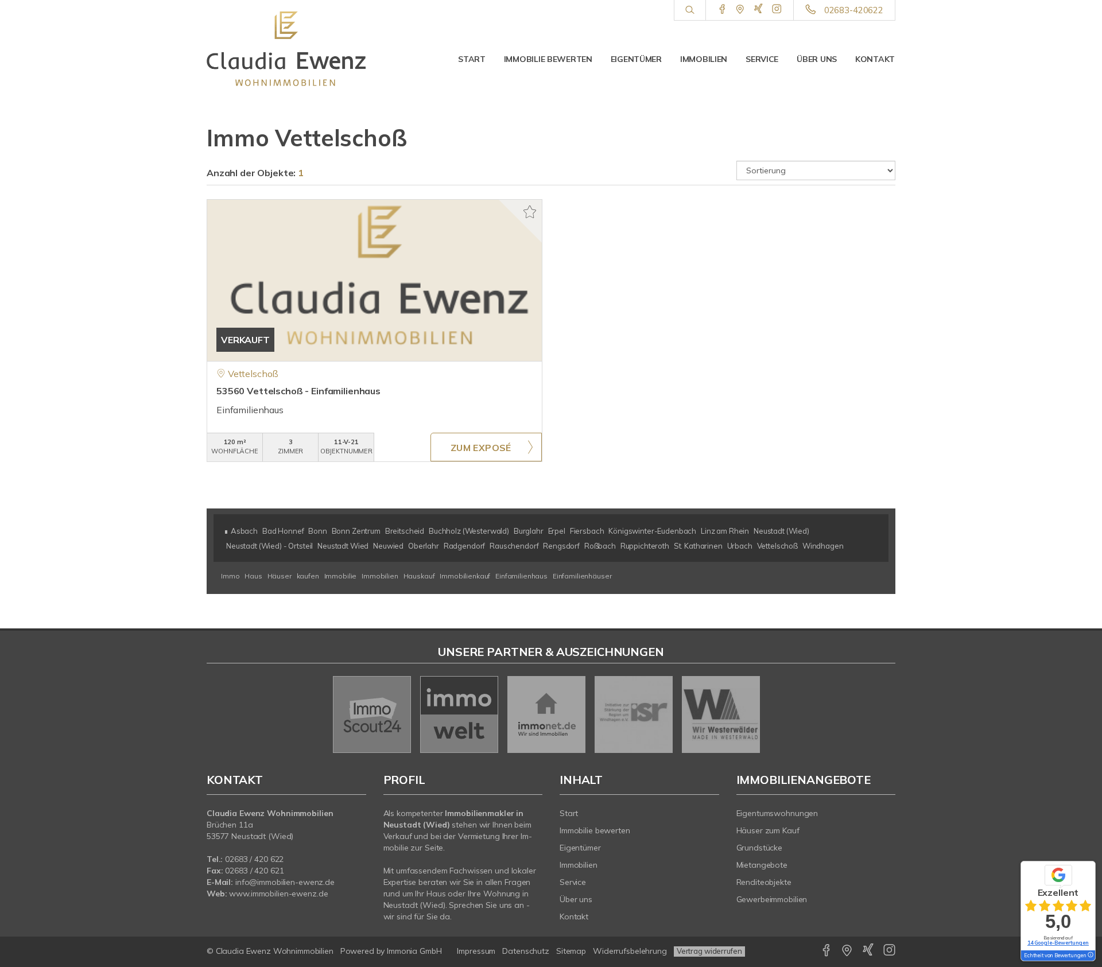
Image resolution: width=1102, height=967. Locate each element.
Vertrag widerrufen (709, 951)
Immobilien (703, 59)
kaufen (309, 576)
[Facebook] (722, 10)
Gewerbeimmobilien (772, 899)
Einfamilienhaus (522, 576)
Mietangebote (762, 865)
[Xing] (758, 10)
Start (472, 59)
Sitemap (571, 951)
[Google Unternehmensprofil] (740, 10)
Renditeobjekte (763, 882)
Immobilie (341, 576)
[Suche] (689, 10)
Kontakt (875, 59)
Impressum (476, 951)
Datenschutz (525, 951)
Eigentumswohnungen (777, 813)
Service (762, 59)
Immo (231, 576)
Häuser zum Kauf (768, 830)
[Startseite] (286, 49)
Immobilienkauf (466, 576)
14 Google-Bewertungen (1058, 942)
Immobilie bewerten (548, 59)
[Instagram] (777, 10)
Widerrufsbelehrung (630, 951)
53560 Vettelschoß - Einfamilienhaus (298, 391)
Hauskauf (420, 576)
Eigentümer (636, 59)
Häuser (280, 576)
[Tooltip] (1090, 956)
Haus (254, 576)
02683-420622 (853, 10)
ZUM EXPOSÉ (481, 447)
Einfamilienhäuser (582, 576)
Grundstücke (759, 847)
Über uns (817, 59)
